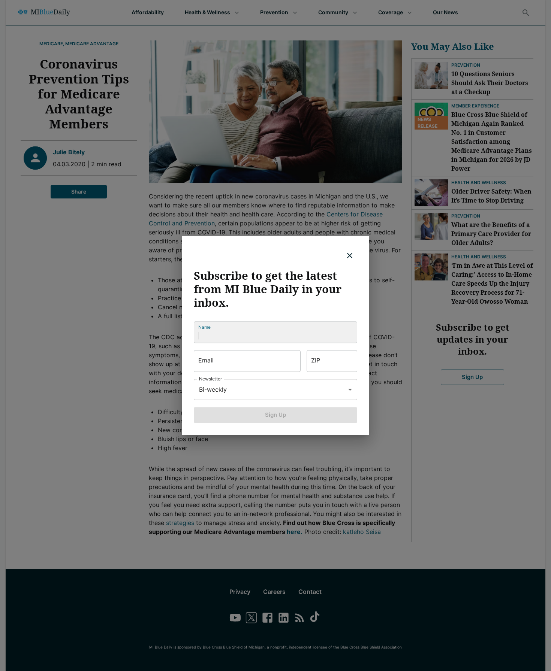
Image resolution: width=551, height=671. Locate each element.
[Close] (349, 255)
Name (204, 327)
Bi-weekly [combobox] (213, 389)
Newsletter (210, 379)
